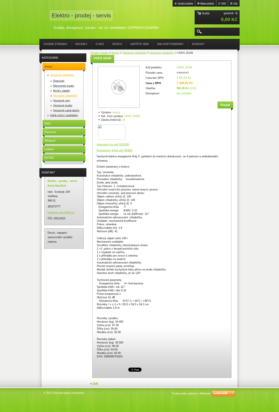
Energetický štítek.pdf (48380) (114, 150)
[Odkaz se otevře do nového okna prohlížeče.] (119, 108)
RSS (223, 3)
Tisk (235, 3)
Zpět (95, 383)
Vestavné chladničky (162, 52)
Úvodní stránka (99, 52)
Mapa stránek (207, 3)
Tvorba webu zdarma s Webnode (191, 393)
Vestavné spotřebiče (134, 52)
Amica (115, 52)
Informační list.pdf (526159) (113, 144)
